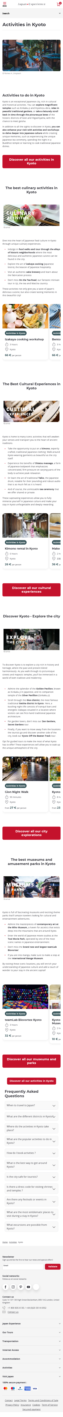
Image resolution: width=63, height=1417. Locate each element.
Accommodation (11, 1358)
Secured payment (31, 1409)
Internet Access (10, 1350)
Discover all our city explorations (31, 833)
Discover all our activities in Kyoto (31, 161)
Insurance (26, 1404)
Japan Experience (11, 1323)
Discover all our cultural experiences (31, 589)
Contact (9, 1400)
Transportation (10, 1341)
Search (5, 13)
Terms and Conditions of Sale (43, 1400)
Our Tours (7, 1332)
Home (5, 1242)
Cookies (36, 1404)
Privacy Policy (12, 1404)
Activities (13, 1242)
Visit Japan (8, 1376)
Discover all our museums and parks (31, 1061)
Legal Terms (20, 1400)
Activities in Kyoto (15, 333)
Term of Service (50, 1404)
